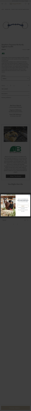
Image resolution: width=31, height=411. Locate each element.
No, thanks (22, 211)
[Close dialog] (29, 195)
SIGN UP (23, 206)
